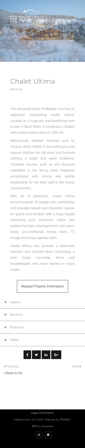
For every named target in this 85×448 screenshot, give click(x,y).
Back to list (14, 373)
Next (75, 366)
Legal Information (42, 412)
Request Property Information (42, 286)
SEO (34, 426)
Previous (12, 366)
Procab (64, 419)
